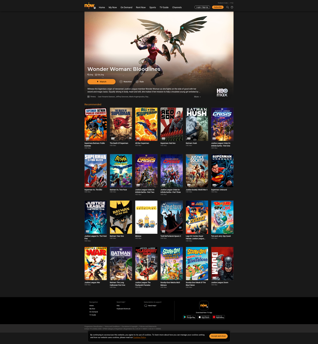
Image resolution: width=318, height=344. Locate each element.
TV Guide (164, 7)
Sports (152, 7)
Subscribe (218, 7)
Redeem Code (223, 3)
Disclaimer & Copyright (130, 326)
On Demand (126, 7)
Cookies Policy (139, 337)
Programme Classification (93, 326)
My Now (113, 7)
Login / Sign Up (202, 7)
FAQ (118, 306)
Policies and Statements (148, 326)
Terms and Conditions (112, 326)
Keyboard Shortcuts (123, 309)
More (196, 97)
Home (102, 7)
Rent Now (141, 7)
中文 (232, 3)
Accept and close (218, 336)
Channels (177, 7)
